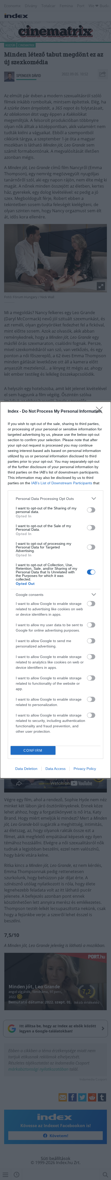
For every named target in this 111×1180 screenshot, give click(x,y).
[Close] (101, 412)
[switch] (91, 509)
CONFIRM (33, 750)
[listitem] (55, 498)
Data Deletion (26, 769)
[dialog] (55, 590)
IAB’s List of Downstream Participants (61, 483)
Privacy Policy (85, 769)
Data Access (55, 769)
